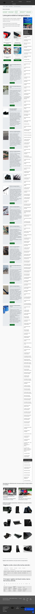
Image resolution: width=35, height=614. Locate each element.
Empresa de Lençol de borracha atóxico (27, 416)
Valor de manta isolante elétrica (29, 12)
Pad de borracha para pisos (27, 127)
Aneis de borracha (27, 470)
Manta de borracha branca (27, 108)
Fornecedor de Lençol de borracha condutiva (27, 380)
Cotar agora (7, 45)
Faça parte (14, 3)
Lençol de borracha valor (27, 229)
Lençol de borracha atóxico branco (27, 406)
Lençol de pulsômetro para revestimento (27, 298)
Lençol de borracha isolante (27, 84)
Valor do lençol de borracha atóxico (27, 275)
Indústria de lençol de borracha (27, 57)
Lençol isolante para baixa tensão (27, 314)
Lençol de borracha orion (27, 307)
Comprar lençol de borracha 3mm (27, 143)
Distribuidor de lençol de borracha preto (27, 205)
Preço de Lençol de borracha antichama (27, 389)
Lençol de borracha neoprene (27, 153)
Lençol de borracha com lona (27, 78)
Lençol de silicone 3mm (27, 433)
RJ (4, 583)
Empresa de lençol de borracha (27, 208)
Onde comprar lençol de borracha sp (27, 232)
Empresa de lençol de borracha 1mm (27, 258)
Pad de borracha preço (27, 135)
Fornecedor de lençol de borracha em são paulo (27, 211)
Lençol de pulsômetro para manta (27, 284)
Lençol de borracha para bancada (27, 94)
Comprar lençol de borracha (27, 37)
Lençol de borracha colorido (16, 12)
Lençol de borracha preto (27, 160)
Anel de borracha (26, 462)
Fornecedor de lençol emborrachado (27, 238)
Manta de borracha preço (27, 118)
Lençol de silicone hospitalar (27, 431)
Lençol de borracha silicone (27, 105)
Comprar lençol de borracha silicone (27, 198)
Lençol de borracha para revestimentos (27, 222)
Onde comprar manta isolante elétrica (27, 324)
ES (8, 583)
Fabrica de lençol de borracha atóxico (27, 261)
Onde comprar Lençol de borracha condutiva (27, 363)
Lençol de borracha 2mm (27, 294)
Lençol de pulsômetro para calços (27, 291)
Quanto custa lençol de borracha (27, 235)
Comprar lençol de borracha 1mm (27, 248)
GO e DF (26, 583)
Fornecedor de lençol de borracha (27, 245)
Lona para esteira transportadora (27, 456)
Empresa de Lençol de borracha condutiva (27, 373)
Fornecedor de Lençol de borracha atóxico (27, 412)
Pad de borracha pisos (27, 132)
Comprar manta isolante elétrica (26, 311)
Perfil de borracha (27, 472)
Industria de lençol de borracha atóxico (27, 271)
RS (17, 583)
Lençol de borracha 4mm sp (27, 169)
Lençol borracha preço (27, 61)
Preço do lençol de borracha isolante (11, 12)
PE (19, 583)
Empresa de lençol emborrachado (27, 242)
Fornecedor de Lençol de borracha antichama (27, 403)
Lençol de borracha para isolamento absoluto (27, 97)
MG (6, 583)
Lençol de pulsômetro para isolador (27, 281)
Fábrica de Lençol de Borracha (27, 44)
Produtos (20, 1)
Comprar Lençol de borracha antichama (27, 386)
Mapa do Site (27, 599)
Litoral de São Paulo (12, 569)
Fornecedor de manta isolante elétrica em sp (27, 357)
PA (4, 585)
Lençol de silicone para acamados (5, 12)
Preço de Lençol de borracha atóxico (27, 422)
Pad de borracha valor (27, 137)
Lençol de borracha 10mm (27, 301)
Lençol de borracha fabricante (27, 81)
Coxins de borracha (27, 464)
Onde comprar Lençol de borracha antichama (27, 393)
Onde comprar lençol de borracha (27, 121)
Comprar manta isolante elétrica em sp (27, 347)
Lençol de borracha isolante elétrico (27, 353)
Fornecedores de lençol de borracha (27, 53)
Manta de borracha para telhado (27, 115)
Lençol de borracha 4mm (27, 68)
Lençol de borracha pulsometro (27, 321)
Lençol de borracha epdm (27, 182)
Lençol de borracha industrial (27, 192)
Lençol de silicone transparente (27, 437)
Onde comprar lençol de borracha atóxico (27, 265)
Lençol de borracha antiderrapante (27, 172)
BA (21, 583)
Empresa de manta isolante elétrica (27, 337)
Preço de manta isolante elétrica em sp (27, 370)
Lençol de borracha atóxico (27, 185)
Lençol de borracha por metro (28, 225)
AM (29, 583)
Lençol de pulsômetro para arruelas (27, 288)
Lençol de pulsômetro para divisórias (27, 278)
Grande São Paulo (6, 569)
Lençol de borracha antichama (27, 383)
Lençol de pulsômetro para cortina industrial (27, 304)
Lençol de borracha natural (27, 87)
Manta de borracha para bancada (27, 111)
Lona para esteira (27, 453)
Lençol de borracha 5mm (27, 71)
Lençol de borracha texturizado (27, 334)
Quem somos (28, 1)
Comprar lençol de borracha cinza (27, 188)
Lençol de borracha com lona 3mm (27, 178)
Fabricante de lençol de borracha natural (27, 50)
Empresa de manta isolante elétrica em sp (27, 360)
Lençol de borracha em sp (27, 219)
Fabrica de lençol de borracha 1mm (27, 252)
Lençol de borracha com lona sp (27, 147)
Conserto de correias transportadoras (27, 468)
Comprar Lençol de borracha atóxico (27, 409)
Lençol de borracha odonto (27, 340)
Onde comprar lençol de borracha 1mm (27, 255)
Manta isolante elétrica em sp (27, 343)
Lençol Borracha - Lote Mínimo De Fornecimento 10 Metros (27, 444)
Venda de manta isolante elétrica (26, 376)
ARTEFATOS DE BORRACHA (26, 478)
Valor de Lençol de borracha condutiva (27, 366)
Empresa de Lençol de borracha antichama (27, 399)
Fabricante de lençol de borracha (27, 47)
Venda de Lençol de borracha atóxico (27, 419)
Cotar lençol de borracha (26, 201)
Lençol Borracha (26, 59)
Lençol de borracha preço (27, 102)
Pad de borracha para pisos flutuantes (27, 130)
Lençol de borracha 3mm (27, 64)
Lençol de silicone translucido (27, 440)
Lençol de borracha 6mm (27, 327)
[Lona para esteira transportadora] (7, 35)
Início (12, 1)
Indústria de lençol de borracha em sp (23, 12)
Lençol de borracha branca (27, 350)
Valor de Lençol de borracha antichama (27, 396)
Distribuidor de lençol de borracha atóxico (27, 268)
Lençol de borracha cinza (27, 74)
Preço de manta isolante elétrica (26, 317)
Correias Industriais (27, 480)
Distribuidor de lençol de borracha (27, 40)
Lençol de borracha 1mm (27, 150)
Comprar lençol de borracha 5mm (27, 140)
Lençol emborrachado (27, 165)
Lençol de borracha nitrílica (27, 91)
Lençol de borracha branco (27, 163)
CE (23, 583)
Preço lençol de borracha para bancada (28, 156)
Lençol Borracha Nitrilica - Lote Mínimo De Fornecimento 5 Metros (27, 449)
